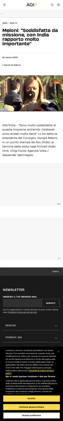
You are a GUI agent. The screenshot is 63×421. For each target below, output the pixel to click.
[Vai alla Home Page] (31, 5)
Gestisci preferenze (31, 415)
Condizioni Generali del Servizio (22, 312)
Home (4, 23)
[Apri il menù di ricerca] (52, 4)
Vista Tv (13, 23)
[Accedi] (58, 4)
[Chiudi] (58, 351)
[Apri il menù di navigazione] (4, 4)
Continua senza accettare (31, 407)
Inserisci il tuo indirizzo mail (20, 297)
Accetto (31, 398)
